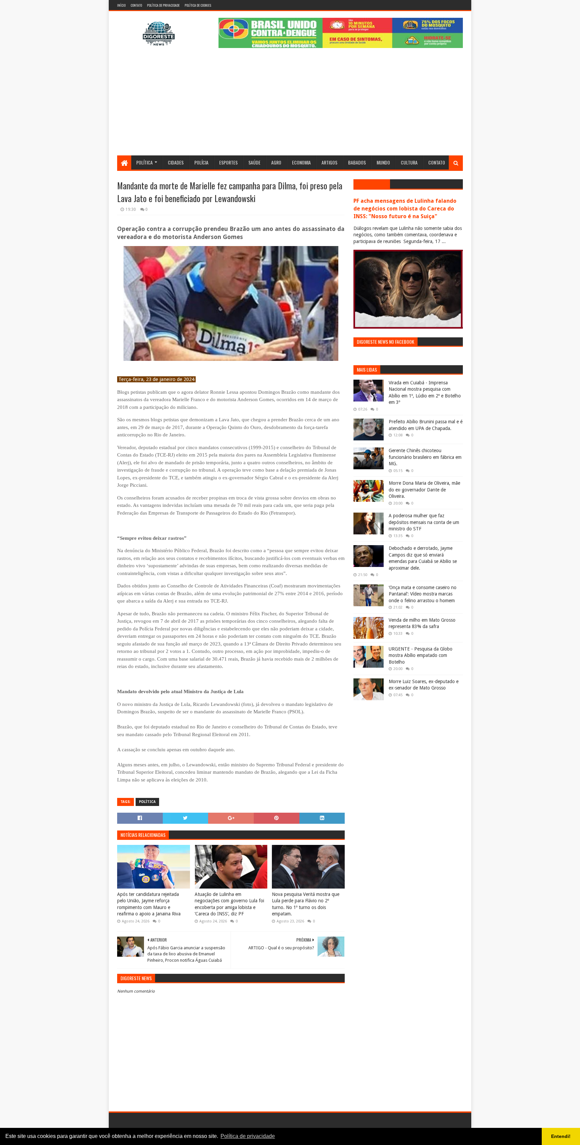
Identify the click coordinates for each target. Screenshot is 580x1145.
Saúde (254, 162)
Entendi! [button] (561, 1136)
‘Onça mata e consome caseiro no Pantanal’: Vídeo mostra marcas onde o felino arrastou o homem (422, 594)
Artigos (329, 162)
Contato (136, 5)
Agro (276, 162)
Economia (301, 162)
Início (121, 5)
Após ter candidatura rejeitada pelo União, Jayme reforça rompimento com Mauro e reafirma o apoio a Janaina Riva (149, 904)
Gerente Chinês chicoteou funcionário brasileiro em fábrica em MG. (425, 457)
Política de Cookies (198, 5)
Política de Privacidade (163, 5)
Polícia (201, 162)
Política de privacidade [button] (248, 1136)
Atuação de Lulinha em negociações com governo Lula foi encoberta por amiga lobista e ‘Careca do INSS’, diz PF (229, 904)
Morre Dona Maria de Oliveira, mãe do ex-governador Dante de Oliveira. (424, 489)
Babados (357, 162)
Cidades (176, 162)
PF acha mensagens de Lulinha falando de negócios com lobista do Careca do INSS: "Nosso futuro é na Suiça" (404, 209)
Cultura (409, 162)
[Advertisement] (290, 105)
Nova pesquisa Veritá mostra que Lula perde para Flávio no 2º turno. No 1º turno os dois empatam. (305, 904)
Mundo (383, 162)
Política (144, 162)
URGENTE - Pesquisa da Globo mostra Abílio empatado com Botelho (420, 655)
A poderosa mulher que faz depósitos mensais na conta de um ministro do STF (424, 522)
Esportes (228, 162)
